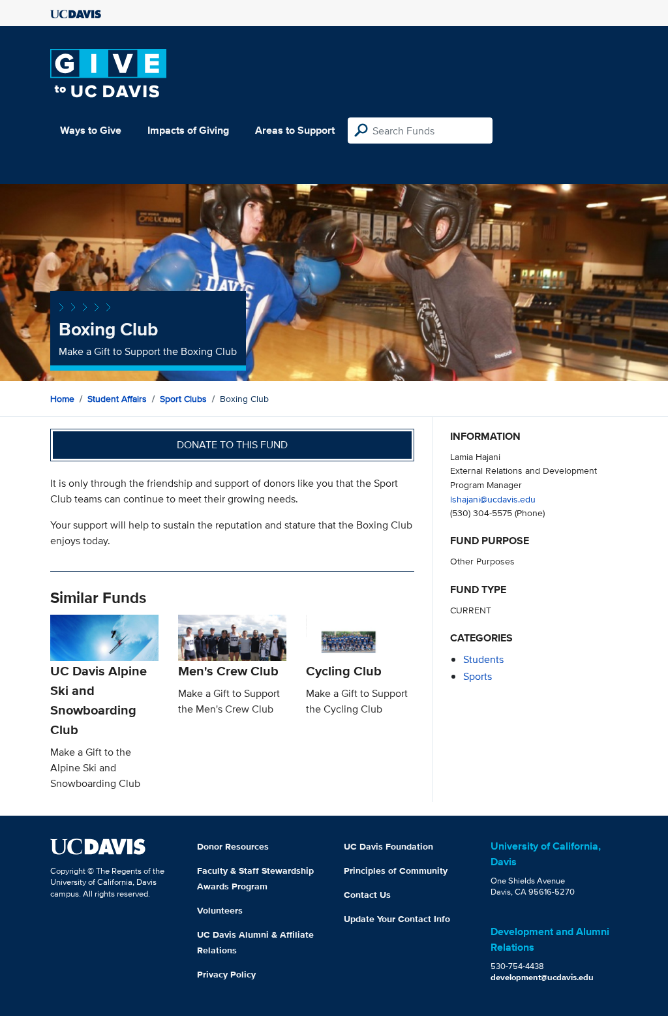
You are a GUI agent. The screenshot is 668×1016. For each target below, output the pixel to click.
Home (62, 398)
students (483, 659)
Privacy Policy (226, 974)
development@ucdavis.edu (542, 977)
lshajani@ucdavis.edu (493, 499)
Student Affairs (117, 398)
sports (477, 676)
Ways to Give (90, 130)
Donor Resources (233, 846)
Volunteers (220, 910)
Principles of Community (396, 870)
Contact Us (367, 894)
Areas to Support (295, 130)
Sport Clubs (183, 398)
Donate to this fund (232, 444)
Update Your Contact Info (397, 918)
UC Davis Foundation (388, 846)
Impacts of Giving (188, 130)
